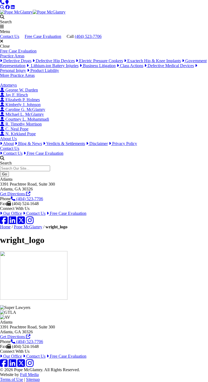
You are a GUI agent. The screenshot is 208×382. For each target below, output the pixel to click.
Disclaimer (98, 143)
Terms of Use (11, 379)
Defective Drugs (16, 60)
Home (5, 227)
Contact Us (9, 36)
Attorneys (8, 85)
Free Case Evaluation (43, 36)
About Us (8, 138)
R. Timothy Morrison (23, 124)
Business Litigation (99, 65)
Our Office (12, 213)
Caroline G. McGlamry (24, 109)
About (8, 143)
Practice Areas (12, 56)
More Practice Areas (17, 75)
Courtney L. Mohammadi (26, 119)
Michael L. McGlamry (24, 114)
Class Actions (131, 65)
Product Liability (44, 70)
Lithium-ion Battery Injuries (54, 65)
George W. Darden (21, 90)
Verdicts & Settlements (65, 143)
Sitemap (33, 379)
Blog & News (29, 143)
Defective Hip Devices (55, 60)
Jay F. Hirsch (16, 95)
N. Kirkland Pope (20, 133)
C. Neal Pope (16, 129)
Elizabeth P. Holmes (22, 99)
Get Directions (13, 194)
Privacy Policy (124, 143)
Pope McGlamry (28, 227)
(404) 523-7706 (88, 36)
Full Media (29, 374)
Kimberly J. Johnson (22, 104)
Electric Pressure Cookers (100, 60)
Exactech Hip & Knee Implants (153, 60)
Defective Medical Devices (170, 65)
